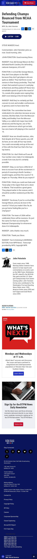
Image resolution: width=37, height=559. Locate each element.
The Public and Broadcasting (13, 547)
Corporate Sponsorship (11, 516)
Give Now (29, 3)
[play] (3, 557)
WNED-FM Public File (10, 538)
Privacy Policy (8, 499)
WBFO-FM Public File (10, 542)
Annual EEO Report (10, 525)
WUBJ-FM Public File (10, 545)
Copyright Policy (9, 504)
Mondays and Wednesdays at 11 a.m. (18, 355)
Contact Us (7, 495)
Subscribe (18, 424)
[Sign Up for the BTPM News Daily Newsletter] (18, 391)
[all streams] (34, 556)
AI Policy (6, 508)
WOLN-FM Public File (10, 543)
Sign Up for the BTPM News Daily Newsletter (18, 406)
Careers (6, 512)
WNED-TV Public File (10, 537)
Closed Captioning (9, 521)
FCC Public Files (9, 529)
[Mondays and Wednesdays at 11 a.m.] (18, 333)
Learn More (18, 373)
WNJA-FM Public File (10, 540)
